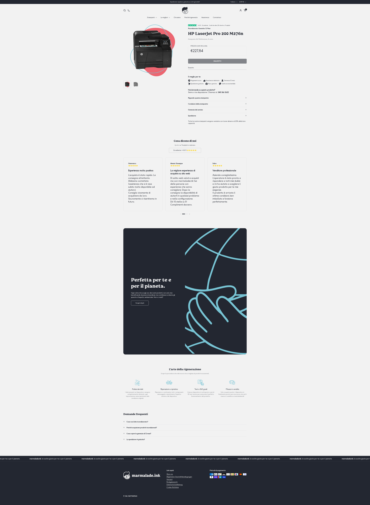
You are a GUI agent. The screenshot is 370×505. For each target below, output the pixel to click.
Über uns (169, 474)
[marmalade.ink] (185, 10)
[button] (124, 10)
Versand (169, 479)
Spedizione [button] (192, 116)
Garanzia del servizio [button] (195, 110)
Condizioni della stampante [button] (198, 104)
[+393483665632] (129, 10)
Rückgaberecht (172, 482)
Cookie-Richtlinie (172, 487)
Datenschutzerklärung (174, 485)
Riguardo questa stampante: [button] (198, 98)
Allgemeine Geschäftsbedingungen (179, 477)
